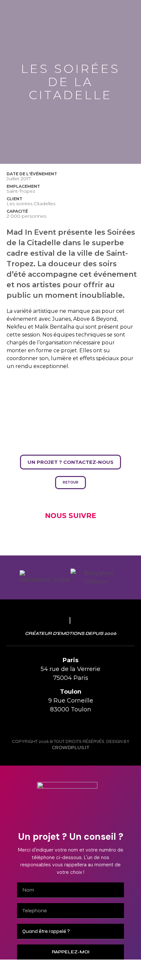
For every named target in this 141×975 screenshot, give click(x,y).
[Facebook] (63, 725)
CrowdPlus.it (71, 747)
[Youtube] (78, 725)
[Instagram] (48, 725)
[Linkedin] (92, 725)
